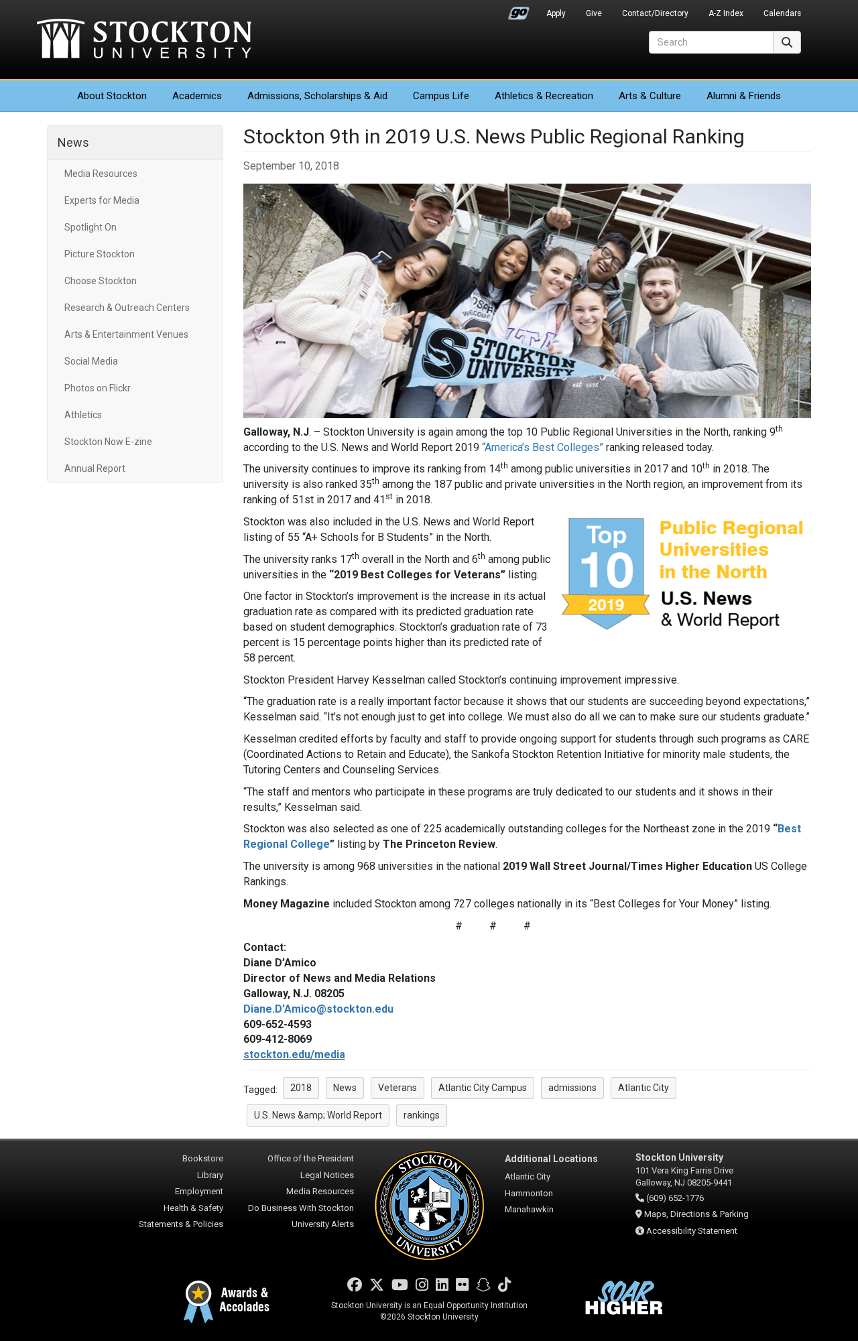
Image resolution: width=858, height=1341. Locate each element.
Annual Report (94, 468)
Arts (650, 96)
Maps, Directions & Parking (696, 1214)
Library (210, 1175)
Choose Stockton (100, 280)
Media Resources (100, 173)
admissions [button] (572, 1087)
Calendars (782, 13)
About (112, 96)
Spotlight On (90, 227)
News (73, 142)
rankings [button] (422, 1115)
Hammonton (529, 1193)
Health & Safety (193, 1208)
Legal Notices (327, 1175)
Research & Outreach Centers (127, 307)
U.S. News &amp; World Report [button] (318, 1115)
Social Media (91, 361)
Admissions (317, 96)
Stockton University (144, 40)
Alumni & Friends (744, 96)
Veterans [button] (397, 1087)
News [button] (345, 1087)
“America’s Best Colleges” (542, 447)
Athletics (544, 96)
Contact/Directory (655, 13)
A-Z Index (726, 13)
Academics (197, 96)
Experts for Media (101, 200)
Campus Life (441, 96)
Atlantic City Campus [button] (482, 1087)
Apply (556, 13)
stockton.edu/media (294, 1054)
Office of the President (310, 1158)
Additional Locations (551, 1158)
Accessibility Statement (691, 1231)
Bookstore (202, 1158)
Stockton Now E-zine (108, 441)
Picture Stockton (99, 254)
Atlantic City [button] (643, 1087)
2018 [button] (301, 1087)
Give (594, 13)
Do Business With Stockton (301, 1208)
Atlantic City (527, 1176)
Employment (199, 1191)
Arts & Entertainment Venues (126, 334)
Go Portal (519, 10)
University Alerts (323, 1224)
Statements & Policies (181, 1224)
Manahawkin (529, 1209)
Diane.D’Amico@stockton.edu (318, 1009)
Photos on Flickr (97, 388)
